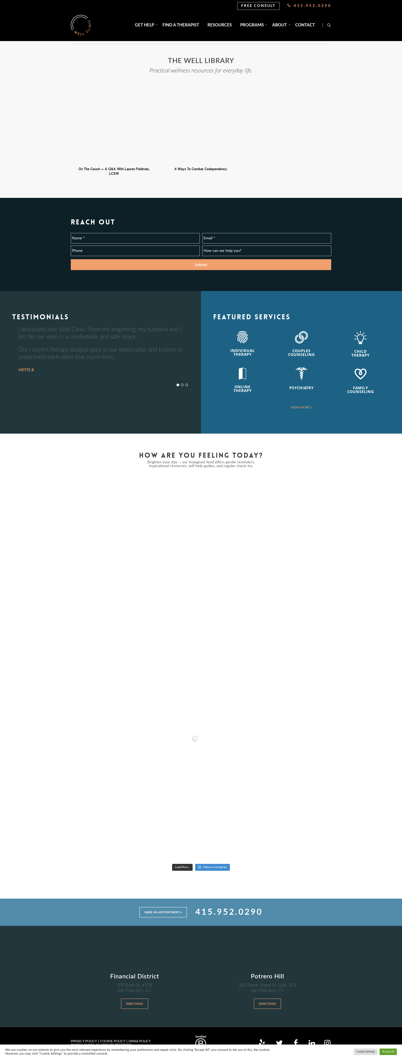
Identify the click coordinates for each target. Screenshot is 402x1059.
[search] (328, 25)
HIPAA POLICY (140, 1041)
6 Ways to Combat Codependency (201, 169)
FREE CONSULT (258, 6)
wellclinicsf (135, 480)
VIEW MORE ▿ (301, 407)
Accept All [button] (388, 1051)
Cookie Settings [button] (365, 1051)
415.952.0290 (311, 6)
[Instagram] (195, 597)
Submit (201, 264)
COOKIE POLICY (112, 1041)
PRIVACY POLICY (84, 1041)
